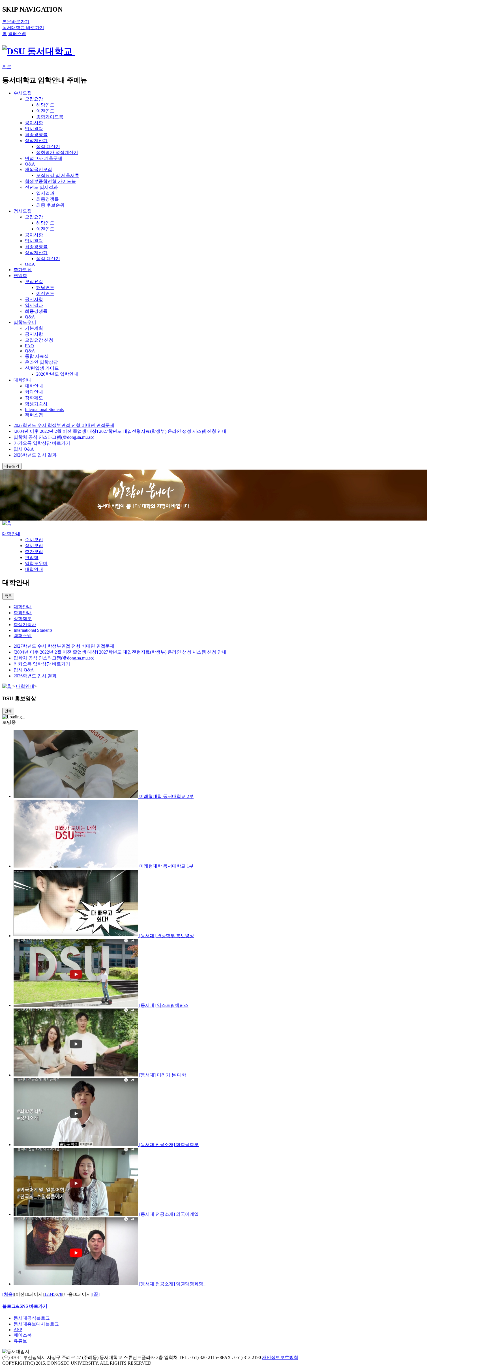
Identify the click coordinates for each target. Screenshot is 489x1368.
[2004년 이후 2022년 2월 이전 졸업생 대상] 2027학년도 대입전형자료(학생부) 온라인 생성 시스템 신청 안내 (120, 431)
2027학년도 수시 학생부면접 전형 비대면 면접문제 (64, 425)
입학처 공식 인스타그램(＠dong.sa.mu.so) (54, 437)
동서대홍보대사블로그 (36, 1324)
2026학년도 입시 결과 (35, 455)
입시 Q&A (24, 449)
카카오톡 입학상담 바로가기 (42, 443)
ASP (18, 1329)
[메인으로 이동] (6, 523)
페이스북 (23, 1335)
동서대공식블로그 (32, 1318)
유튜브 (20, 1341)
